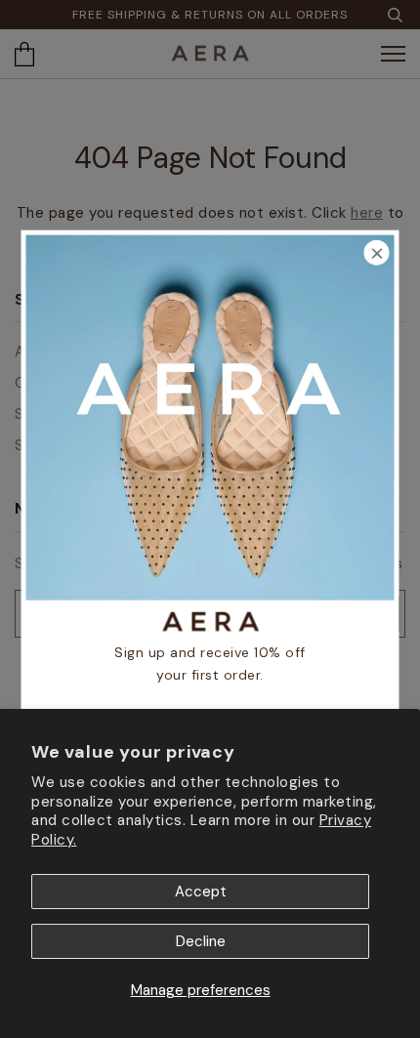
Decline (201, 941)
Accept (201, 891)
